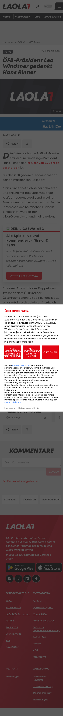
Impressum (9, 408)
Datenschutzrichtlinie (28, 408)
